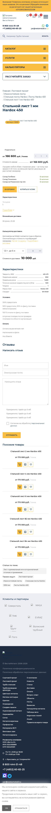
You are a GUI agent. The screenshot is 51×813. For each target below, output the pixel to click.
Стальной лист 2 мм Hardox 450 (25, 451)
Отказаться (21, 808)
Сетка (5, 718)
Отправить (11, 435)
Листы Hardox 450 (21, 585)
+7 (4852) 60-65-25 (12, 28)
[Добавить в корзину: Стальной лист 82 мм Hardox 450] (19, 532)
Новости (30, 681)
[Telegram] (47, 25)
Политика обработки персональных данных (24, 672)
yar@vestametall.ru (38, 28)
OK (6, 808)
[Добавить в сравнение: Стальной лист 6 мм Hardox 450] (25, 509)
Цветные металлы (10, 694)
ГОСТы (29, 702)
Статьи (29, 685)
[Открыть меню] (45, 16)
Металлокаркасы (10, 735)
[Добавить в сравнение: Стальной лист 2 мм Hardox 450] (25, 464)
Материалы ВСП (9, 728)
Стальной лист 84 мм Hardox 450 (26, 541)
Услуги (10, 58)
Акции (29, 719)
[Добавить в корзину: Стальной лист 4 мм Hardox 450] (19, 487)
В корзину (10, 189)
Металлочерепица (10, 721)
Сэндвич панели (9, 707)
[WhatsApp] (43, 25)
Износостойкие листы (13, 581)
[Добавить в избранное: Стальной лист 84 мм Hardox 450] (31, 554)
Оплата (30, 691)
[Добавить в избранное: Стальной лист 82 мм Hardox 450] (31, 532)
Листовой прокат (26, 577)
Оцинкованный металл (12, 711)
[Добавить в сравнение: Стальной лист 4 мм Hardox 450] (25, 487)
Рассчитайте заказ (18, 76)
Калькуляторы (15, 67)
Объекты (30, 698)
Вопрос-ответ (32, 695)
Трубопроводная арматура (10, 689)
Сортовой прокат (10, 678)
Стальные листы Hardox (35, 581)
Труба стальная (9, 685)
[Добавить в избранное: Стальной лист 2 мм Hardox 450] (31, 464)
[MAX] (5, 775)
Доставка (31, 688)
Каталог (10, 48)
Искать (45, 36)
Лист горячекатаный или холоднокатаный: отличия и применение (21, 571)
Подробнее (7, 210)
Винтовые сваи (9, 731)
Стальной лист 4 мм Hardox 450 (25, 474)
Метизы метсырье (10, 697)
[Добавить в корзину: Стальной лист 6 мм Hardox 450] (19, 509)
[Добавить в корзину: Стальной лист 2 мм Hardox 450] (19, 464)
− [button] (35, 156)
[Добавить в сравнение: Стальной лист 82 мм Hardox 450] (25, 532)
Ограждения (8, 704)
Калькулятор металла (36, 709)
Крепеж (6, 700)
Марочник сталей (34, 716)
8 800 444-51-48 (11, 25)
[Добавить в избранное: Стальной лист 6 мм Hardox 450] (31, 509)
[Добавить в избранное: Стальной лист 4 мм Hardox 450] (31, 487)
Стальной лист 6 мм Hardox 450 (25, 496)
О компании (32, 678)
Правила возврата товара (37, 722)
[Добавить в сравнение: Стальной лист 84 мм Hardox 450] (25, 554)
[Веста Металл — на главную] (11, 18)
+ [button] (46, 156)
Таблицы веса (32, 712)
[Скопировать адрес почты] (47, 28)
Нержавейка (8, 714)
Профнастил (8, 725)
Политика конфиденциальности (19, 668)
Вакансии (31, 705)
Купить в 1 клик (27, 189)
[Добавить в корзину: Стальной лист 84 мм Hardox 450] (19, 554)
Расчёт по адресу (19, 241)
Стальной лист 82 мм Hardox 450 (26, 519)
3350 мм (7, 585)
